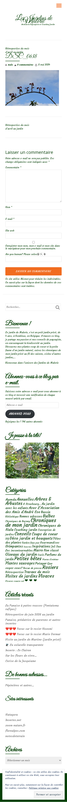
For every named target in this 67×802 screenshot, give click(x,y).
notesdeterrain (15, 736)
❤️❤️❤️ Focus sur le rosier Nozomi (28, 628)
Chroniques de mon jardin (30, 522)
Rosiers (50, 567)
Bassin (45, 512)
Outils (41, 554)
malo (10, 64)
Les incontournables (19, 550)
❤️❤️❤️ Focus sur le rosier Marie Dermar (32, 634)
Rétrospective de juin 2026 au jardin (29, 614)
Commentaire (13, 167)
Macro (38, 550)
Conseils (23, 534)
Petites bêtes (28, 558)
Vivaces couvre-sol (14, 581)
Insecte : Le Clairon (18, 650)
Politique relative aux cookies (44, 788)
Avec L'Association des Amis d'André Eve (32, 509)
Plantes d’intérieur (50, 559)
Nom (8, 207)
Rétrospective (14, 572)
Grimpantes (14, 546)
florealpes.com (15, 730)
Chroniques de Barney (17, 521)
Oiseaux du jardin (21, 554)
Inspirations (41, 546)
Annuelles (25, 499)
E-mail (9, 219)
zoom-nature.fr (15, 725)
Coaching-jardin (25, 530)
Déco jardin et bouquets (31, 538)
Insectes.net (13, 720)
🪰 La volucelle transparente (24, 645)
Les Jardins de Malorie (33, 20)
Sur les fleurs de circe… (21, 655)
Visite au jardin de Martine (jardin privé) (33, 639)
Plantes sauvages (19, 563)
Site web (9, 230)
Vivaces (46, 576)
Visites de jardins (21, 576)
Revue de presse (32, 568)
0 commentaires (25, 64)
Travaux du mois (37, 572)
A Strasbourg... (32, 504)
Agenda (10, 499)
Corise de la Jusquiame (20, 661)
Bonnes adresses (30, 516)
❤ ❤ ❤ (31, 580)
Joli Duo (56, 546)
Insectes (27, 547)
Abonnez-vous (20, 413)
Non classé (51, 550)
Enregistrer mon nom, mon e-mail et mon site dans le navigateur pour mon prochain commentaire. (32, 247)
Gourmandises (49, 542)
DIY (7, 538)
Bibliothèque (12, 516)
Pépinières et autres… (19, 685)
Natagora (11, 714)
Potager (40, 563)
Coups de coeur (45, 534)
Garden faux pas (30, 542)
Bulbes (49, 516)
